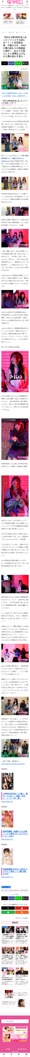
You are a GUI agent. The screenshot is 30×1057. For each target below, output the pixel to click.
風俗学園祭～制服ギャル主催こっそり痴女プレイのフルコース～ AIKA (15, 833)
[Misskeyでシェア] (25, 673)
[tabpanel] (8, 19)
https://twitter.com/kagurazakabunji (12, 764)
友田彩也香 (24, 890)
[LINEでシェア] (25, 677)
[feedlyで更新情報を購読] (8, 912)
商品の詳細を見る (7, 801)
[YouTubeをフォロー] (22, 908)
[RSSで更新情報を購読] (22, 912)
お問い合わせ (15, 1051)
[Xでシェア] (5, 673)
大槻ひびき (15, 158)
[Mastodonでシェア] (11, 673)
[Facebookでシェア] (5, 677)
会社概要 (8, 1049)
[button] (25, 63)
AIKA (3, 161)
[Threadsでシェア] (11, 677)
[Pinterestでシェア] (8, 682)
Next (29, 19)
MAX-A (18, 890)
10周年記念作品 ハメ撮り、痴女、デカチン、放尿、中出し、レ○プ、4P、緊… (15, 796)
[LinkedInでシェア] (15, 682)
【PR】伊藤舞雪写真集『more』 (12, 93)
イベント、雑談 (6, 887)
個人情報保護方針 (22, 1049)
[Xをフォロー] (8, 908)
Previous (1, 19)
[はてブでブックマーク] (18, 677)
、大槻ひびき (6, 890)
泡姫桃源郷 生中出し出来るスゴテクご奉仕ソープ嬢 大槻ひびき (15, 871)
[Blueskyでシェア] (18, 673)
